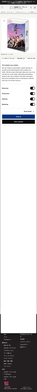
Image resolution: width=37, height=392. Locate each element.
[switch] (32, 93)
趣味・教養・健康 (8, 361)
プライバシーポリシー (25, 342)
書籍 (5, 334)
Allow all (18, 116)
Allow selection (18, 121)
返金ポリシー (23, 347)
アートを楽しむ (7, 353)
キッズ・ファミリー (8, 358)
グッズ (5, 337)
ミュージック (7, 366)
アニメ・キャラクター (9, 356)
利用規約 (22, 339)
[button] (2, 7)
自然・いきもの (7, 364)
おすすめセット (7, 339)
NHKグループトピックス (10, 348)
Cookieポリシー (24, 344)
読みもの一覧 (7, 345)
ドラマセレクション (9, 350)
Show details (28, 111)
